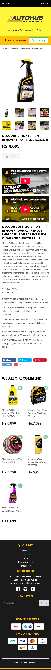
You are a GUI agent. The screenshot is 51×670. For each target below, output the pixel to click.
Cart (47, 3)
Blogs (25, 558)
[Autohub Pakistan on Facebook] (18, 589)
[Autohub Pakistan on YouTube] (33, 589)
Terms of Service (25, 562)
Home (4, 48)
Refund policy (25, 565)
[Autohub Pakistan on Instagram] (25, 589)
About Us (25, 554)
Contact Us (26, 550)
